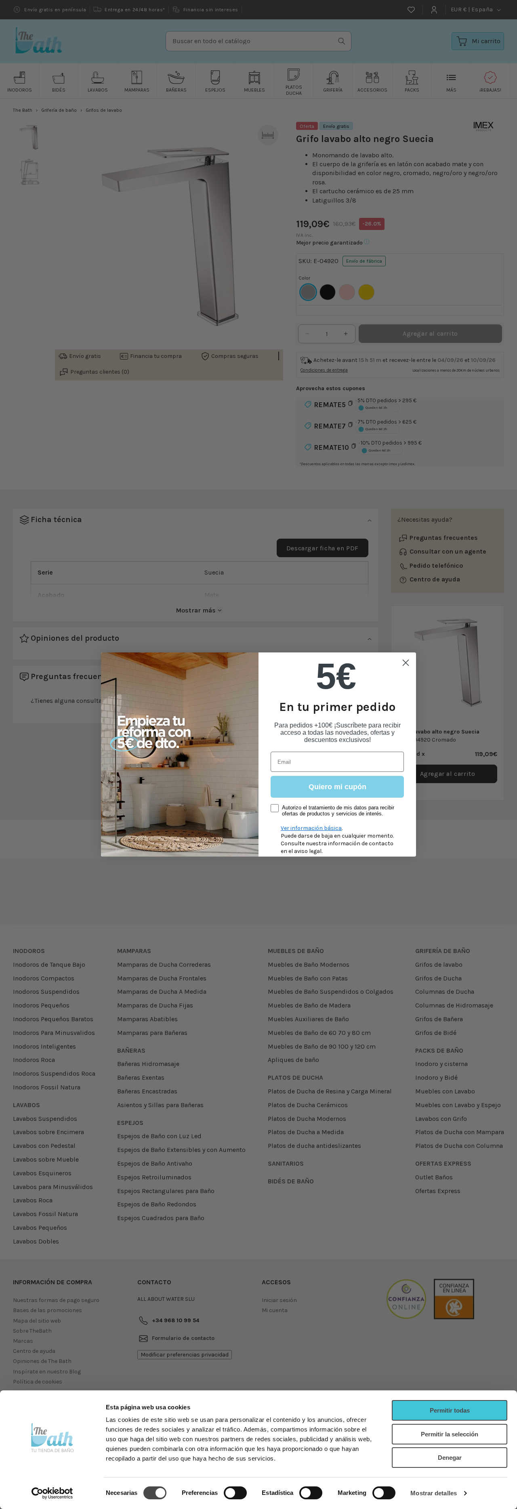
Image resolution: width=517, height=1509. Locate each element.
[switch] (235, 1492)
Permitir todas (450, 1410)
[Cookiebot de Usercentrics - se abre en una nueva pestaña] (52, 1493)
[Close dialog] (406, 663)
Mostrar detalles (433, 1493)
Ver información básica (311, 828)
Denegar (450, 1457)
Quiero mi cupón (337, 787)
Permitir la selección (449, 1434)
